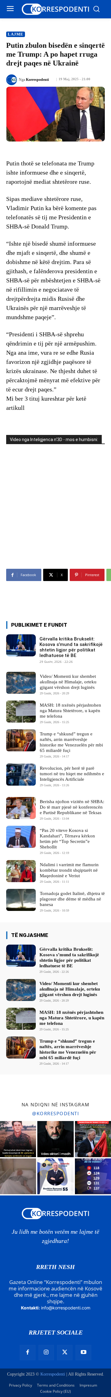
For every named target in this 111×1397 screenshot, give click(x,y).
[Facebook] (27, 1352)
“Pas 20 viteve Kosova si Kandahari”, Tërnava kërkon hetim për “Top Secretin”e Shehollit (67, 838)
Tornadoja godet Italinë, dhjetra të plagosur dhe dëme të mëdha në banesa (72, 899)
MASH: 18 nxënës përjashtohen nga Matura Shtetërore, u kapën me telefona (70, 711)
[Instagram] (46, 1352)
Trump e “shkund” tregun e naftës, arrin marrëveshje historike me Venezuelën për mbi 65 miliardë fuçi (71, 742)
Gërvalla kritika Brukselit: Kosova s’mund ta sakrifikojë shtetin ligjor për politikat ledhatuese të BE (71, 647)
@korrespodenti (55, 1113)
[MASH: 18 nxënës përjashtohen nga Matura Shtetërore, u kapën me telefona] (21, 711)
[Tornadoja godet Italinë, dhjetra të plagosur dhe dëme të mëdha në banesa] (21, 900)
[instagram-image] (18, 1139)
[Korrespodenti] (12, 79)
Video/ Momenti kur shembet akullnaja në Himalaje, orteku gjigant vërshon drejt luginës (68, 682)
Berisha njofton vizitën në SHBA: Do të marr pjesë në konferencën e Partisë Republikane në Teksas (72, 807)
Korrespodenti (37, 79)
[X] (64, 1352)
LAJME (15, 34)
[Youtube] (83, 1352)
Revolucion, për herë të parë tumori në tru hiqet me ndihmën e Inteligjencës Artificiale (72, 774)
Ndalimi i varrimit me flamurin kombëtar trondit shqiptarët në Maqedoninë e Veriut (69, 870)
